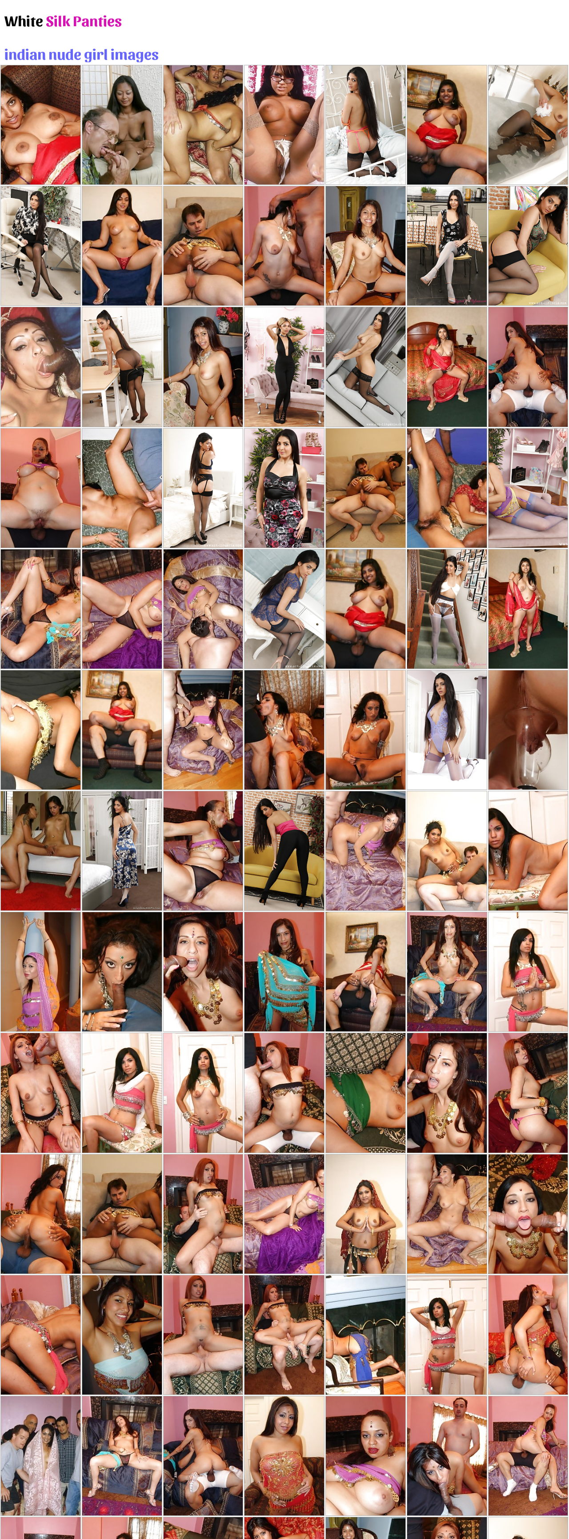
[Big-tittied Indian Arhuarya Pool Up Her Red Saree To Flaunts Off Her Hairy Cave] (122, 730)
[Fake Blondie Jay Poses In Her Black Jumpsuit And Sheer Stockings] (284, 366)
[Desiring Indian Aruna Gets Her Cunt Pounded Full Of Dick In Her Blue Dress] (447, 1092)
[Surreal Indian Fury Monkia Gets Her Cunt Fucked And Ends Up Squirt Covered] (365, 488)
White (63, 20)
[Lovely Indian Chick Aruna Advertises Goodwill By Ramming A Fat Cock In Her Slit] (203, 971)
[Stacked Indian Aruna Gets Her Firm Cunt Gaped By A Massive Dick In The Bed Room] (284, 971)
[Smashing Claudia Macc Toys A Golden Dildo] (528, 730)
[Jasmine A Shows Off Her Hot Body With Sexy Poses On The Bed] (40, 245)
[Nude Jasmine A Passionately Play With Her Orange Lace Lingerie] (365, 124)
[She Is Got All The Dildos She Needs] (284, 124)
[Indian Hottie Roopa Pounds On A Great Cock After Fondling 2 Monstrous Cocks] (203, 1214)
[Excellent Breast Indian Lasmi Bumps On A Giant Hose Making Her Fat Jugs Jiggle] (528, 1455)
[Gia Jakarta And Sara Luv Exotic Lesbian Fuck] (40, 850)
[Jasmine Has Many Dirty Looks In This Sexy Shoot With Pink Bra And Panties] (365, 366)
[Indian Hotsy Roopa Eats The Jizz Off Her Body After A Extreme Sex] (284, 1092)
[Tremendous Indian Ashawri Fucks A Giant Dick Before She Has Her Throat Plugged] (447, 1335)
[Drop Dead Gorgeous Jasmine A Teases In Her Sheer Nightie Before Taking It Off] (284, 609)
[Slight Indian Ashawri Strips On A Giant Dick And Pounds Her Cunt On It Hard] (284, 730)
